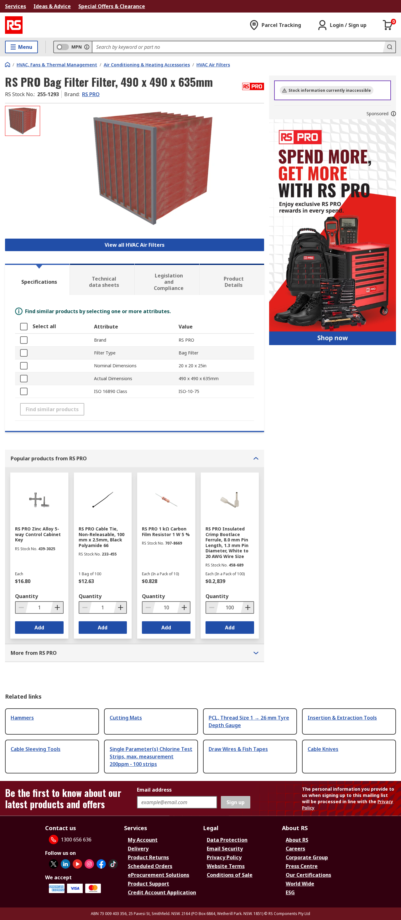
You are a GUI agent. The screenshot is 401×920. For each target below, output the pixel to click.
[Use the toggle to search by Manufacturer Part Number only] (86, 46)
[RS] (14, 25)
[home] (7, 64)
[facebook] (101, 864)
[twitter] (53, 864)
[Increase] (56, 607)
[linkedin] (65, 864)
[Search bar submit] (389, 47)
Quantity (26, 596)
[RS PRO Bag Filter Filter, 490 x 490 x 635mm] (153, 168)
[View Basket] (388, 25)
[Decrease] (22, 607)
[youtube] (77, 864)
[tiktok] (113, 864)
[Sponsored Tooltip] (393, 114)
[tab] (37, 279)
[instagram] (89, 864)
